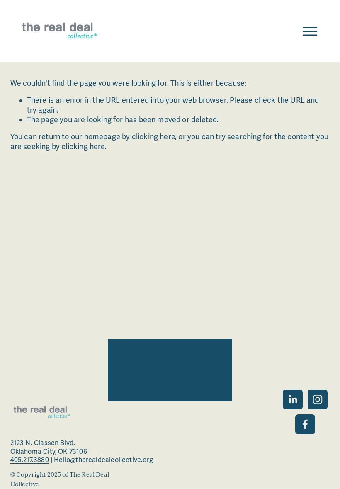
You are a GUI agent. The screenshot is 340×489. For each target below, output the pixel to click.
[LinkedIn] (293, 399)
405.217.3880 (29, 460)
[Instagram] (318, 399)
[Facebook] (305, 424)
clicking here (153, 136)
